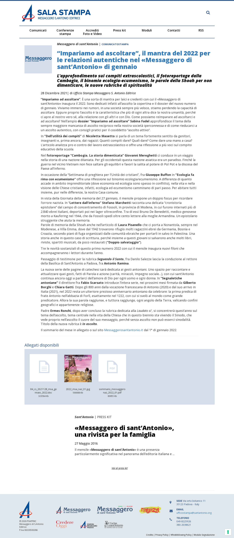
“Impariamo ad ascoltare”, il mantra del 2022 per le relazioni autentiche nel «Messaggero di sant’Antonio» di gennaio (133, 60)
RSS (201, 30)
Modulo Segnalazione (204, 534)
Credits (149, 534)
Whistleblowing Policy (181, 534)
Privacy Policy (161, 534)
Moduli (147, 30)
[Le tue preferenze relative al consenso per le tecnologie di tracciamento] (228, 532)
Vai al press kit (120, 468)
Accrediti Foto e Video (92, 32)
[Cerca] (208, 12)
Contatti (174, 30)
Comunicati (38, 30)
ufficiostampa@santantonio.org (194, 512)
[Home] (68, 13)
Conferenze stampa (65, 32)
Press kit (119, 30)
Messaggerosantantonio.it (123, 330)
